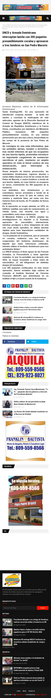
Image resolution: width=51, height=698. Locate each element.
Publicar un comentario (10, 336)
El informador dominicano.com (15, 50)
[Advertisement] (17, 551)
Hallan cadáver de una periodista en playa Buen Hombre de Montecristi (29, 403)
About (24, 691)
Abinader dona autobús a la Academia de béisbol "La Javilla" (29, 659)
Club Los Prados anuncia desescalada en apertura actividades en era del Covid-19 (29, 679)
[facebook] (13, 342)
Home (18, 691)
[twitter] (37, 342)
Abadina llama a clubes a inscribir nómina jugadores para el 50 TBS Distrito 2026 (29, 631)
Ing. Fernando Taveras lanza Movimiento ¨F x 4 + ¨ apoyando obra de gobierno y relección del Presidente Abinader (31, 391)
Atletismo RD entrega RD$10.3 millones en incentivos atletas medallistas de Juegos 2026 (29, 642)
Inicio (4, 25)
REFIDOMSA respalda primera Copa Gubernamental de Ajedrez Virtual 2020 (28, 669)
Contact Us (31, 691)
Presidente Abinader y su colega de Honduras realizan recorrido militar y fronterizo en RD (31, 621)
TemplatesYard (20, 695)
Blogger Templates (41, 695)
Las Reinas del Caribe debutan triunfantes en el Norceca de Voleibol (31, 413)
